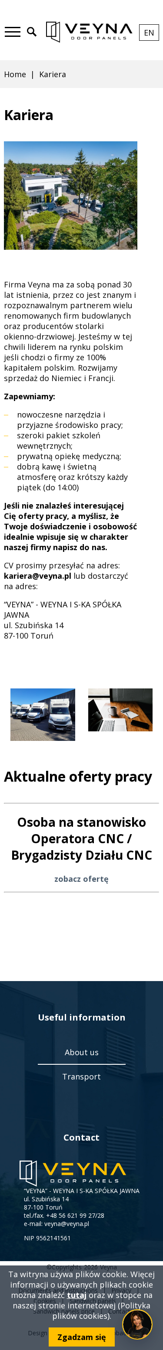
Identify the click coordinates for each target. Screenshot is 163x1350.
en (151, 34)
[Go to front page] (89, 32)
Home (15, 74)
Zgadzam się (81, 1337)
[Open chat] (137, 1324)
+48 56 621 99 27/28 (75, 1215)
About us (82, 1052)
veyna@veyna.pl (66, 1224)
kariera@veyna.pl (37, 576)
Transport (81, 1076)
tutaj (76, 1295)
